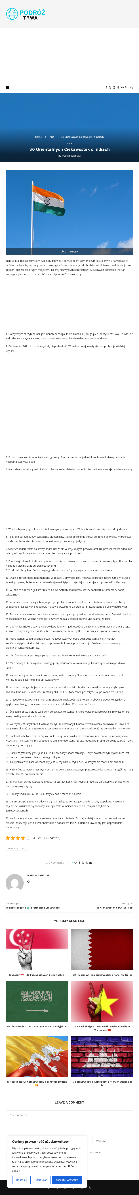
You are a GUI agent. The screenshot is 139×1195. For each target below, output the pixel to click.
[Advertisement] (69, 55)
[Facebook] (106, 87)
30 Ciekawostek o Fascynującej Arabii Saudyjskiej (37, 1026)
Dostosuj (21, 1180)
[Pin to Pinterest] (87, 862)
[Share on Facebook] (79, 862)
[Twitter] (110, 87)
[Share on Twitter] (83, 862)
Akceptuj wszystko (67, 1180)
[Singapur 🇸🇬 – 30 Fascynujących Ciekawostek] (37, 949)
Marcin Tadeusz (71, 155)
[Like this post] (75, 862)
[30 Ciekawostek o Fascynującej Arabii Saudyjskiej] (37, 1001)
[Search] (131, 87)
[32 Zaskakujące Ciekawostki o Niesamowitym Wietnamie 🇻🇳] (102, 1001)
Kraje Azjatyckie (16, 848)
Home (38, 136)
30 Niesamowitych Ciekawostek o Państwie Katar (102, 975)
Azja (52, 136)
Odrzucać (41, 1180)
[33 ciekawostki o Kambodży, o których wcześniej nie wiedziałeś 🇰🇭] (102, 1056)
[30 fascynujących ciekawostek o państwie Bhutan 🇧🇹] (37, 1056)
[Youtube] (122, 87)
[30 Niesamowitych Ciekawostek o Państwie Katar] (102, 949)
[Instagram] (114, 87)
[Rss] (126, 87)
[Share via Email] (90, 862)
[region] (47, 1162)
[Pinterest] (118, 87)
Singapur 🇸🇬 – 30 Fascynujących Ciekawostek (36, 975)
